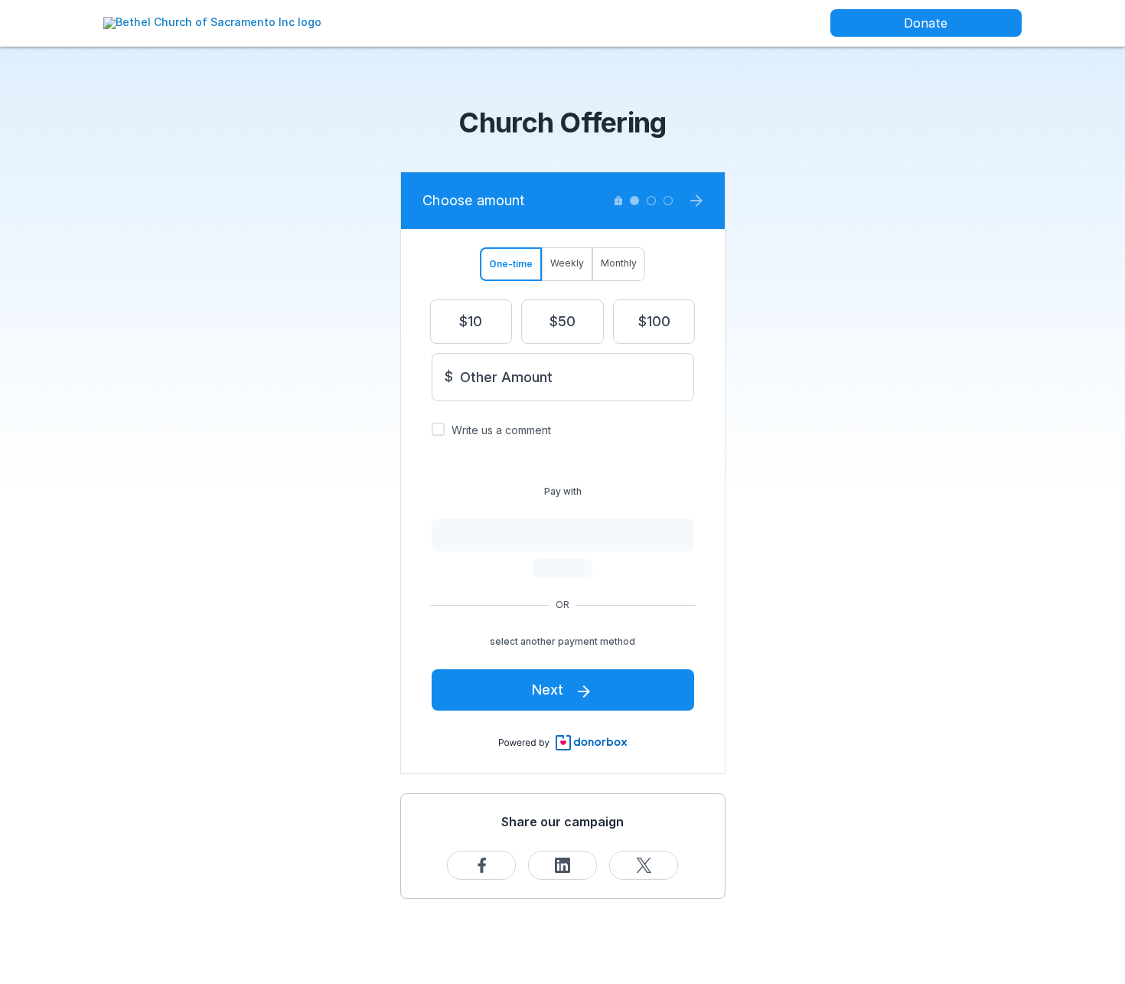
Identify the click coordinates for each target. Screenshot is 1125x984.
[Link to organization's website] (212, 21)
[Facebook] (481, 865)
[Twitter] (643, 865)
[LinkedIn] (562, 865)
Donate (925, 23)
